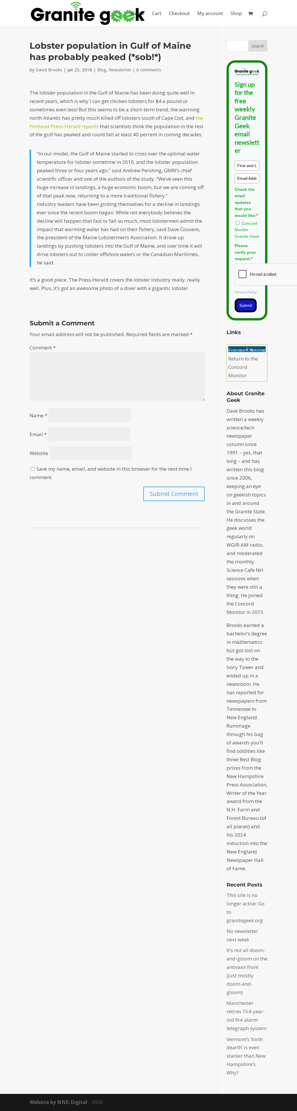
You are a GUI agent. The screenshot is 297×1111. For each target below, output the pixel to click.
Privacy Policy (246, 292)
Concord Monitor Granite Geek (247, 230)
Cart (156, 14)
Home (137, 14)
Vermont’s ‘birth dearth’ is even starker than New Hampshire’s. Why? (246, 1056)
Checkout (179, 14)
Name (38, 415)
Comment (43, 347)
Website (39, 453)
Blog (101, 70)
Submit (245, 305)
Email (38, 434)
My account (210, 14)
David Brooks (49, 70)
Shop (236, 14)
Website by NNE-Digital (58, 1102)
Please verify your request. (245, 252)
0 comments (148, 70)
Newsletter (119, 70)
